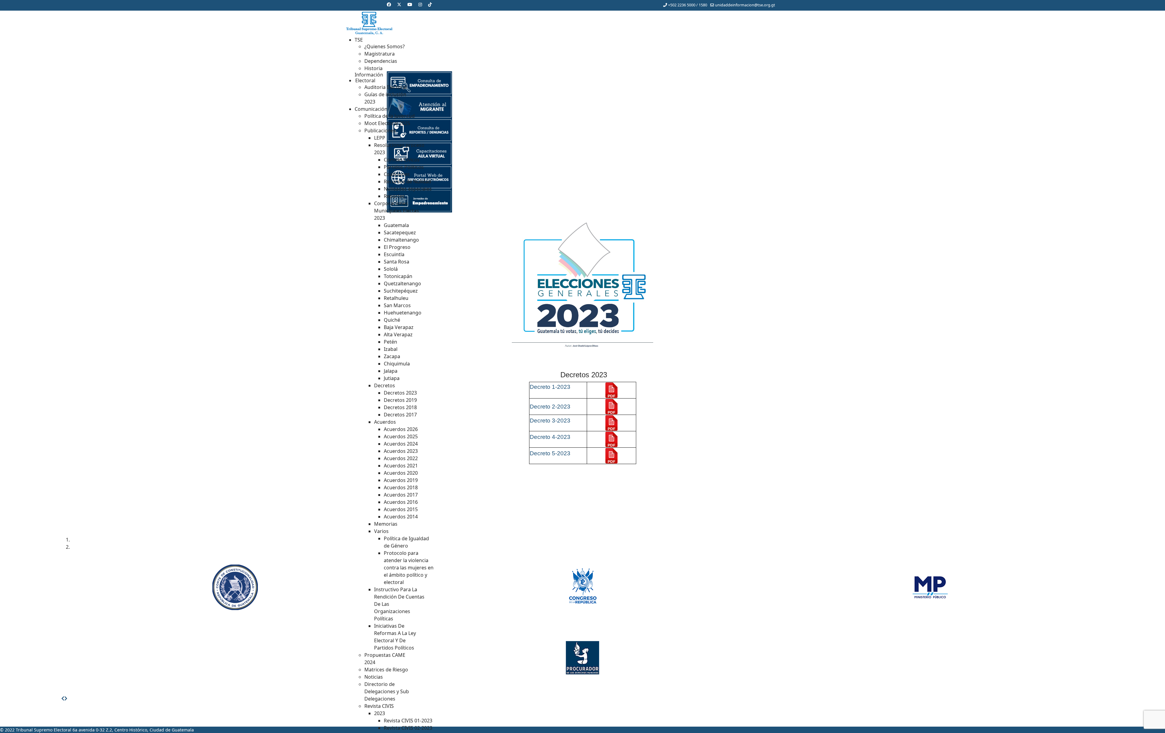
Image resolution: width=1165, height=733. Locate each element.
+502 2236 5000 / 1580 (687, 5)
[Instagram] (420, 4)
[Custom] (430, 4)
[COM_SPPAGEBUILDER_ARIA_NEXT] (65, 698)
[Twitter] (399, 4)
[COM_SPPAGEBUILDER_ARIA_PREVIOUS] (62, 698)
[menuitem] (359, 39)
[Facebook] (389, 4)
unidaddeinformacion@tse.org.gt (745, 5)
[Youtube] (409, 4)
